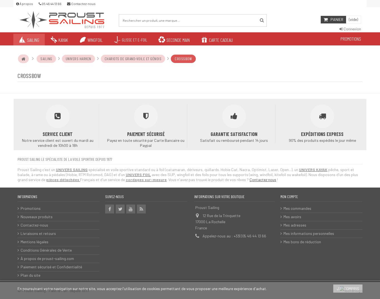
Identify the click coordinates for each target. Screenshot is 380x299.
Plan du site (30, 275)
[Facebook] (109, 209)
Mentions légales (34, 241)
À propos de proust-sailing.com (47, 258)
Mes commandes (297, 208)
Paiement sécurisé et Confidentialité (51, 266)
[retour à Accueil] (23, 58)
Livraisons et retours (38, 233)
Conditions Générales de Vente (46, 250)
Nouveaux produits (37, 216)
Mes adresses (294, 225)
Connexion (352, 28)
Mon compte (289, 196)
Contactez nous (263, 179)
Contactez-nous (34, 225)
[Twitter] (120, 209)
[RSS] (141, 209)
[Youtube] (130, 209)
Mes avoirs (292, 216)
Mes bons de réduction (302, 241)
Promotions (31, 208)
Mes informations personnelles (308, 233)
